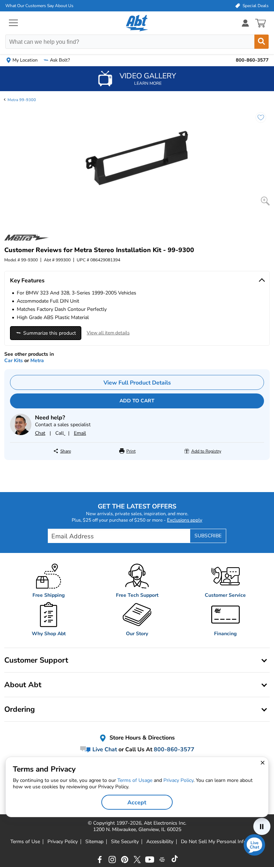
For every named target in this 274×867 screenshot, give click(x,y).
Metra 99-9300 (21, 100)
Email (80, 433)
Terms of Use (25, 841)
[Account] (245, 23)
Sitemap (94, 841)
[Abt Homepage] (137, 23)
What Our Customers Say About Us (39, 6)
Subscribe (208, 535)
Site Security (125, 841)
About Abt (22, 685)
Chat (40, 433)
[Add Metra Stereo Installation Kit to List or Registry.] (257, 121)
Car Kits (13, 360)
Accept (136, 802)
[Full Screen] (265, 201)
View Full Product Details (137, 383)
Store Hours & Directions (141, 738)
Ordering (19, 709)
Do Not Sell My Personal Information (222, 841)
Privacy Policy (62, 841)
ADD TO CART (137, 400)
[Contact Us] (20, 433)
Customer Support (36, 660)
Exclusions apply (184, 520)
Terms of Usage (134, 780)
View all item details (108, 333)
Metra (37, 360)
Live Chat (104, 749)
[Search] (261, 42)
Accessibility (159, 841)
